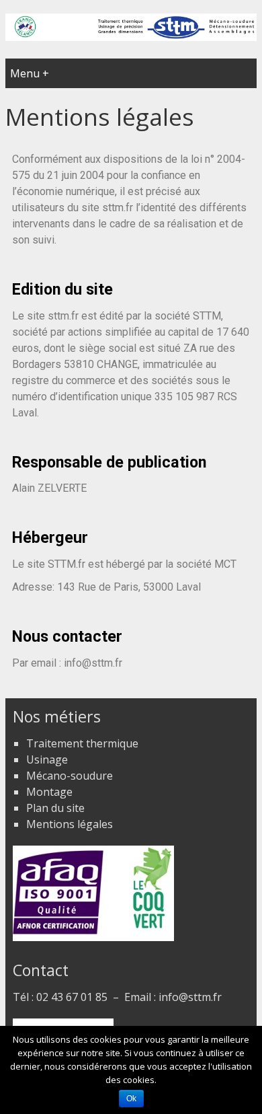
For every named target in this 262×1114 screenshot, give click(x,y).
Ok (131, 1098)
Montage (49, 791)
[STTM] (131, 37)
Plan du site (55, 808)
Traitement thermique (82, 743)
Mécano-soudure (69, 775)
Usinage (47, 759)
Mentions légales (69, 824)
